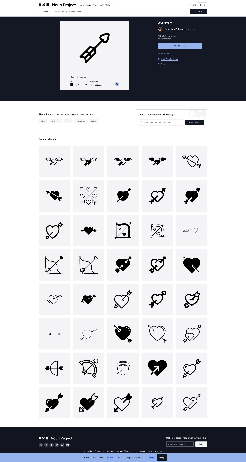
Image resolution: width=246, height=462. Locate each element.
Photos (95, 5)
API (101, 5)
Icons (88, 5)
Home (81, 5)
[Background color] (91, 85)
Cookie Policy (109, 457)
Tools (107, 5)
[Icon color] (71, 84)
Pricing (193, 5)
